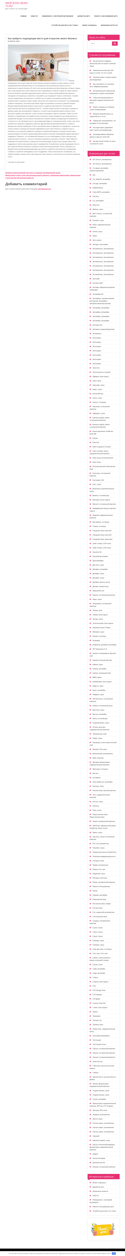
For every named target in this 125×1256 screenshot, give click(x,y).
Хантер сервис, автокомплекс (103, 1123)
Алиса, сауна (97, 398)
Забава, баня (97, 610)
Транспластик (98, 1061)
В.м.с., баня (97, 484)
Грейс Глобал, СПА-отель (102, 543)
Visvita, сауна (97, 231)
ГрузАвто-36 (97, 552)
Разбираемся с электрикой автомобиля (57, 16)
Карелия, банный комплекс (102, 660)
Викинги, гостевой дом (101, 495)
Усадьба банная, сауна (101, 1090)
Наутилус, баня (98, 786)
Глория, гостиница (99, 526)
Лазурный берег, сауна (101, 723)
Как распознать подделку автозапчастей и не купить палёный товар (103, 63)
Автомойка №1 (98, 294)
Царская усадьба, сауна (101, 1140)
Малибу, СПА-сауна (100, 749)
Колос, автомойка (99, 690)
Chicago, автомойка (100, 183)
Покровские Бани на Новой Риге (104, 852)
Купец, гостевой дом (100, 718)
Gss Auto (96, 196)
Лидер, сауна (97, 738)
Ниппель (96, 806)
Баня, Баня (97, 462)
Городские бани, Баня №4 (102, 530)
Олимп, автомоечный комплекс (104, 821)
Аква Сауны (97, 381)
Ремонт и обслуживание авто (106, 16)
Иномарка (96, 640)
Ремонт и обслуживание (101, 886)
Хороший (96, 1136)
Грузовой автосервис (100, 556)
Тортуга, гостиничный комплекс (104, 1048)
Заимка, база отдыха (100, 615)
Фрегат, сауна (97, 1119)
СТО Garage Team (99, 990)
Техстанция (97, 1040)
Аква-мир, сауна (98, 385)
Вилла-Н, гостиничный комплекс (104, 504)
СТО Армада (97, 994)
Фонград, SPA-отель (100, 1110)
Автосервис (97, 338)
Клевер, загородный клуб (102, 673)
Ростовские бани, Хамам (102, 904)
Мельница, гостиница (100, 769)
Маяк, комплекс (98, 758)
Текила (95, 1012)
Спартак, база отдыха (100, 982)
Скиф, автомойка (99, 969)
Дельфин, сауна (98, 573)
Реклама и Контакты (100, 878)
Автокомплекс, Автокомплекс (103, 249)
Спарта (95, 977)
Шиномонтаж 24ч (99, 1162)
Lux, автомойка (98, 201)
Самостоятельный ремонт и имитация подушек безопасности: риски (102, 100)
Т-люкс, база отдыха (100, 1007)
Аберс (95, 236)
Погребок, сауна (98, 848)
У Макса (95, 1072)
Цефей (95, 1154)
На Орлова (96, 777)
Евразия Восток (98, 591)
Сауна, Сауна (98, 928)
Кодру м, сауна (98, 686)
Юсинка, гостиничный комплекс (104, 1167)
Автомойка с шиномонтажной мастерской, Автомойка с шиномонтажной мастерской (102, 301)
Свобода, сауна (98, 940)
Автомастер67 (98, 283)
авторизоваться (44, 189)
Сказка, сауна (98, 964)
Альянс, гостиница (99, 402)
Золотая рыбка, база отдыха (103, 623)
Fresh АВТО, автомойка (101, 192)
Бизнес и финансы (89, 25)
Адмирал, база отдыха (101, 376)
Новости (34, 16)
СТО (94, 986)
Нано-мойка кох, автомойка (102, 782)
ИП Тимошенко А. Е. (100, 649)
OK (114, 1253)
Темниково (96, 1016)
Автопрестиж (97, 325)
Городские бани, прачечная (102, 539)
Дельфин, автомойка (100, 569)
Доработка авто (83, 16)
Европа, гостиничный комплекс (104, 595)
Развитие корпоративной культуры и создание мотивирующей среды (32, 173)
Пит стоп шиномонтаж (101, 843)
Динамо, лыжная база (100, 586)
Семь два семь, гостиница (102, 949)
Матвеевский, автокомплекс (103, 753)
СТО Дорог (96, 999)
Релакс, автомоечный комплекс (104, 882)
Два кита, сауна (98, 565)
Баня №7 (96, 442)
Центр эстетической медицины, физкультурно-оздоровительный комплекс (102, 1147)
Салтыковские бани (100, 916)
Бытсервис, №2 (98, 480)
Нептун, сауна (98, 801)
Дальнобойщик (98, 561)
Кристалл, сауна (98, 710)
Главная (23, 16)
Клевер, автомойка (99, 669)
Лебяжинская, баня (100, 734)
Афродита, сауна (99, 413)
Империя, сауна (98, 632)
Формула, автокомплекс (101, 1114)
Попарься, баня (98, 861)
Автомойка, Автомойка (101, 308)
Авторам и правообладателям (103, 329)
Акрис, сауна (97, 389)
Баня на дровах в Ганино (102, 447)
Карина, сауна (98, 664)
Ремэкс (95, 891)
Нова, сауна (97, 810)
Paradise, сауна (98, 220)
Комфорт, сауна (98, 694)
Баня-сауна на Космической (103, 458)
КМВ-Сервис (97, 677)
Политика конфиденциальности (104, 856)
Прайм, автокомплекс (100, 865)
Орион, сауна (97, 832)
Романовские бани (99, 899)
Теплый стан (97, 1020)
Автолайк (96, 279)
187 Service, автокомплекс (102, 159)
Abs (94, 175)
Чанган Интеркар (99, 1158)
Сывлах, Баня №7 (99, 1003)
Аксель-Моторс (98, 394)
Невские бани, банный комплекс (104, 790)
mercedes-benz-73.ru (17, 4)
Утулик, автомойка (99, 1099)
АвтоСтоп (96, 368)
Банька (95, 438)
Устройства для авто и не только (64, 25)
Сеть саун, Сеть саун (100, 953)
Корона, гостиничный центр (102, 705)
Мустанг (95, 773)
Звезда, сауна (98, 619)
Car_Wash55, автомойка (101, 179)
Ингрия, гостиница (99, 636)
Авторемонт (97, 333)
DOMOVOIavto (98, 188)
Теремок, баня (98, 1024)
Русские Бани (98, 908)
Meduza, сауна (98, 209)
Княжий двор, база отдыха (102, 681)
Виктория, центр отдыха (101, 500)
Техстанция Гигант (99, 1044)
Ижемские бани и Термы (101, 627)
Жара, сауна (97, 599)
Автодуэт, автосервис (100, 244)
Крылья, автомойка (100, 714)
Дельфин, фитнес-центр (101, 582)
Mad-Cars (96, 205)
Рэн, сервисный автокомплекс (104, 912)
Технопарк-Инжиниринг (101, 1036)
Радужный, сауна (99, 873)
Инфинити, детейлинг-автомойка (104, 645)
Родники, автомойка (100, 895)
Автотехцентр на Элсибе (102, 372)
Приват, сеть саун (99, 869)
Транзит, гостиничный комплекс (104, 1053)
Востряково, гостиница (101, 522)
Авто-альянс (97, 240)
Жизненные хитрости (109, 25)
